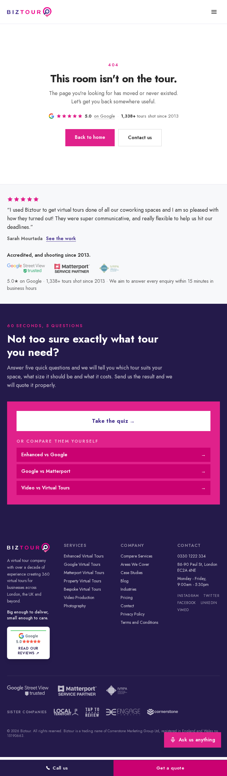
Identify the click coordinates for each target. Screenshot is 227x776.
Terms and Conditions (139, 622)
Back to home (90, 137)
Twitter (211, 595)
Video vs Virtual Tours (113, 487)
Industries (128, 589)
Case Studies (131, 573)
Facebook (186, 602)
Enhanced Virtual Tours (83, 556)
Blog (125, 581)
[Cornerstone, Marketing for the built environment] (162, 712)
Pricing (127, 597)
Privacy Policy (133, 614)
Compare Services (136, 556)
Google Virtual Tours (82, 564)
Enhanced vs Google (113, 454)
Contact (127, 606)
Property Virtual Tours (82, 581)
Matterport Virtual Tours (84, 573)
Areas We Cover (135, 564)
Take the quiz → (113, 421)
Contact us (140, 137)
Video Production (79, 597)
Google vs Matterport (113, 471)
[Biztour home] (29, 12)
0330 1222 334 (191, 556)
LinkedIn (209, 602)
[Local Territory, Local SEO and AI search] (66, 712)
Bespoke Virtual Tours (82, 589)
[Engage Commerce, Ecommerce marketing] (123, 712)
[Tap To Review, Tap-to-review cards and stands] (92, 712)
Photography (75, 606)
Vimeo (183, 610)
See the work (61, 238)
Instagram (188, 595)
